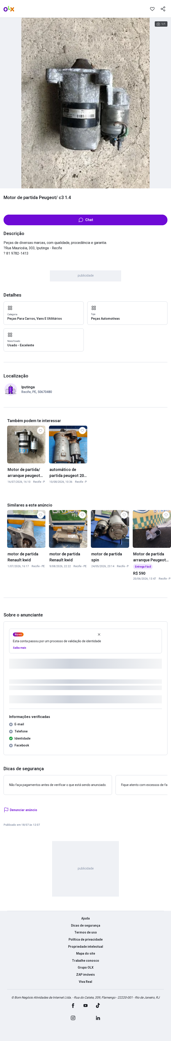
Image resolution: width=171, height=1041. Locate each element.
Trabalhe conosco (85, 960)
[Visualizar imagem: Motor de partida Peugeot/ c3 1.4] (85, 103)
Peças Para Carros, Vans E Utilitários (34, 318)
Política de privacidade (86, 939)
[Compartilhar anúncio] (163, 8)
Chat (89, 220)
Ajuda (85, 918)
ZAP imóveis (85, 974)
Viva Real (85, 981)
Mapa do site (85, 953)
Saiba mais (19, 647)
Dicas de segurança (85, 925)
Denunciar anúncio (23, 810)
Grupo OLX (86, 967)
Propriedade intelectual (85, 946)
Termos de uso (85, 932)
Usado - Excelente (20, 345)
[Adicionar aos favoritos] (152, 8)
